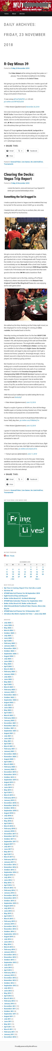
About (14, 14)
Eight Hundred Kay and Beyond (15, 596)
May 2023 (7, 682)
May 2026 (7, 628)
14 (25, 572)
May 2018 (7, 821)
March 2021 (8, 746)
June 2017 (8, 849)
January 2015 (9, 924)
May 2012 (7, 993)
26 (13, 577)
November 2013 (10, 957)
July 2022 (7, 705)
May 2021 (7, 741)
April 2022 (7, 713)
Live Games (26, 162)
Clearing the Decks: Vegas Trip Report (19, 176)
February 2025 (9, 643)
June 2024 (8, 661)
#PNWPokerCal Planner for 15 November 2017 (21, 611)
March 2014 (8, 947)
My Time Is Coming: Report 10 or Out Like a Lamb (22, 588)
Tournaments (8, 164)
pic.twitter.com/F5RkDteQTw (29, 420)
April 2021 (7, 744)
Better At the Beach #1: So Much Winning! (20, 598)
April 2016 (7, 885)
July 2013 (7, 965)
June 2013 (8, 967)
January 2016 (9, 893)
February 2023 (9, 689)
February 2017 (9, 859)
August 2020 (8, 759)
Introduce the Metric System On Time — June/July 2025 (25, 614)
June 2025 (8, 638)
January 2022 (9, 720)
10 (43, 569)
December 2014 (10, 926)
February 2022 (9, 718)
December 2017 (10, 834)
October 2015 (9, 901)
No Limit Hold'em (37, 162)
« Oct (12, 579)
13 (19, 572)
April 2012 (7, 996)
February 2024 (9, 671)
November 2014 (10, 929)
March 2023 (8, 687)
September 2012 (10, 985)
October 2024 (9, 651)
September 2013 (10, 962)
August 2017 (8, 844)
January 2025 (9, 646)
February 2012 (9, 1001)
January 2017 (9, 862)
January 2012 (9, 1003)
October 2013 (9, 960)
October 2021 (9, 728)
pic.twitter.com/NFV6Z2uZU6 (14, 102)
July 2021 (7, 736)
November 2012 (10, 980)
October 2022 (9, 697)
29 (31, 577)
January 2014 (9, 952)
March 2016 (8, 888)
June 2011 (8, 1021)
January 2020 (9, 769)
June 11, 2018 (32, 454)
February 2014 (9, 949)
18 (7, 574)
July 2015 (7, 908)
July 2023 (7, 677)
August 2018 (8, 813)
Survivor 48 (8, 590)
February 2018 (9, 828)
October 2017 (9, 839)
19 (13, 574)
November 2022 (10, 695)
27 (19, 577)
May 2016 (7, 883)
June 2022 (8, 708)
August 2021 (8, 733)
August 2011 (8, 1016)
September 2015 (10, 903)
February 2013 (9, 973)
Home (6, 14)
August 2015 (8, 906)
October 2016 (9, 870)
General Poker (16, 162)
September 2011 (10, 1014)
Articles (22, 14)
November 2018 (10, 805)
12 (13, 572)
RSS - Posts (10, 556)
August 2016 (8, 875)
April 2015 (7, 916)
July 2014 (7, 939)
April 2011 (7, 1027)
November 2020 (10, 756)
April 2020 (7, 762)
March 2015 (8, 918)
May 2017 (7, 852)
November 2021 (10, 726)
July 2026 (7, 623)
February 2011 (9, 1032)
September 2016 (10, 872)
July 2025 (7, 636)
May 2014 (7, 944)
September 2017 (10, 841)
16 (37, 572)
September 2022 (10, 700)
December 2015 (10, 895)
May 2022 (7, 710)
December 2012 (10, 978)
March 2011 (8, 1029)
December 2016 (10, 865)
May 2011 (7, 1024)
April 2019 (7, 792)
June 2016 (8, 880)
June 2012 (8, 991)
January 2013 (9, 975)
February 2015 (9, 921)
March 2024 (8, 669)
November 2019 (10, 774)
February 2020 (9, 767)
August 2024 (8, 656)
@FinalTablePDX (19, 99)
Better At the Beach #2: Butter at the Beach (20, 603)
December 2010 (10, 1037)
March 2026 (8, 630)
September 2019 (10, 780)
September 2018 (10, 810)
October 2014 (9, 931)
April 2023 (7, 684)
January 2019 (9, 800)
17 (43, 572)
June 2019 (8, 787)
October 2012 (9, 983)
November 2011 (10, 1009)
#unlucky (18, 397)
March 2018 (8, 826)
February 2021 (9, 749)
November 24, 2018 (32, 107)
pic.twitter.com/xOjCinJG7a (28, 449)
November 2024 (10, 648)
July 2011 (7, 1019)
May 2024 (7, 664)
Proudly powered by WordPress (26, 1046)
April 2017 (7, 854)
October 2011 (9, 1011)
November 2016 (10, 867)
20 (19, 574)
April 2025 (7, 641)
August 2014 (8, 936)
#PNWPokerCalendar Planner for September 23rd (23, 601)
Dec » (37, 579)
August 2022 (8, 702)
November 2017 (10, 836)
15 (31, 572)
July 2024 (7, 659)
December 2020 (10, 754)
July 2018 (7, 816)
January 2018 (9, 831)
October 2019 (9, 777)
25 (7, 577)
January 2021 (9, 751)
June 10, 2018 (31, 402)
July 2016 (7, 877)
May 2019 (7, 790)
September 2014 (10, 934)
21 (25, 574)
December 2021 (10, 723)
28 (25, 577)
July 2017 (7, 846)
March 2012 (8, 998)
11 (7, 572)
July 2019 (7, 785)
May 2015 (7, 913)
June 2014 (8, 942)
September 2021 (10, 731)
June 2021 (8, 738)
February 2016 (9, 890)
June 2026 (8, 625)
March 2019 (8, 795)
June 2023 (8, 679)
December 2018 (10, 803)
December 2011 (10, 1006)
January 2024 (9, 674)
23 (37, 574)
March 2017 (8, 857)
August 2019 (8, 782)
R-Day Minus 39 (16, 64)
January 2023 (9, 692)
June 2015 (8, 911)
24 (43, 574)
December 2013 (10, 955)
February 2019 (9, 798)
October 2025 (9, 633)
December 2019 (10, 772)
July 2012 (7, 988)
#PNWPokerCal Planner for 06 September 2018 (22, 593)
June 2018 (8, 818)
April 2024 (7, 666)
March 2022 (8, 715)
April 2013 (7, 970)
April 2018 (7, 823)
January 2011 (9, 1034)
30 (37, 577)
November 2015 (10, 898)
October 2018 (9, 808)
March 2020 (8, 764)
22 (31, 574)
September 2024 (10, 654)
